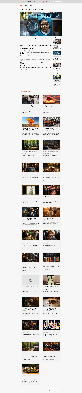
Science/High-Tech (40, 1)
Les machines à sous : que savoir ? (51, 196)
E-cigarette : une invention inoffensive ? (51, 263)
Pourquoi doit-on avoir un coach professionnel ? (30, 219)
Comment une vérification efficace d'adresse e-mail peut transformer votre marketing (57, 57)
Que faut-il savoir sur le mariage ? (51, 218)
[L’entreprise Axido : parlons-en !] (51, 324)
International (29, 1)
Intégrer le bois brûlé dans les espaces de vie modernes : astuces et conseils (51, 152)
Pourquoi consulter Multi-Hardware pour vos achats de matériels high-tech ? (30, 264)
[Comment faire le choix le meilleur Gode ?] (30, 280)
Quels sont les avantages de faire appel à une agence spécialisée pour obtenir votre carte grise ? (51, 353)
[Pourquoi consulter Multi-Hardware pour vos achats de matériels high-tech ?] (30, 257)
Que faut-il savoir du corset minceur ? (51, 286)
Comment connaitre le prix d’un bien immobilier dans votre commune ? (51, 309)
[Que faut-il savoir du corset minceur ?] (51, 280)
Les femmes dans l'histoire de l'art (30, 196)
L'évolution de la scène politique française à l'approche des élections (30, 174)
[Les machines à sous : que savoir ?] (51, 190)
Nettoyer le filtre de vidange (35, 39)
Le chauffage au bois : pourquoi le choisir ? (30, 331)
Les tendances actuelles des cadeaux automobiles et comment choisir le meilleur (56, 69)
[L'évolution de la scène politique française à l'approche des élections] (30, 167)
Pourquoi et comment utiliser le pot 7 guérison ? (30, 376)
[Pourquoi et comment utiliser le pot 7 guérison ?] (30, 369)
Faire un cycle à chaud (35, 40)
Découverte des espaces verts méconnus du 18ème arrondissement (30, 152)
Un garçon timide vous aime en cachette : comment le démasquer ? (30, 309)
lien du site (32, 51)
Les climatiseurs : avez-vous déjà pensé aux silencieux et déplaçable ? (30, 353)
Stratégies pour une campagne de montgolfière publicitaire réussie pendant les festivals (51, 106)
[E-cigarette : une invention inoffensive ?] (51, 257)
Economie (23, 1)
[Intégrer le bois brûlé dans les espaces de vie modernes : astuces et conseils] (51, 144)
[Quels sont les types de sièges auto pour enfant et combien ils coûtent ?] (51, 234)
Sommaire (35, 38)
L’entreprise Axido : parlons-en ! (51, 331)
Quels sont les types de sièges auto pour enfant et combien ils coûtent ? (51, 242)
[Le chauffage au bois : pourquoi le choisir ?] (30, 324)
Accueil (21, 5)
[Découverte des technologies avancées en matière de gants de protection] (57, 77)
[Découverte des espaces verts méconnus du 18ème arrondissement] (30, 144)
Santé (34, 1)
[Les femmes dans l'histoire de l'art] (30, 190)
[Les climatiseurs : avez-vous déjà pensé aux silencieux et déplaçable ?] (30, 346)
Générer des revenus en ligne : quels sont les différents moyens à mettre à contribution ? (51, 174)
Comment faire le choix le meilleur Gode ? (30, 286)
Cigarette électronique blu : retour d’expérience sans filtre (57, 45)
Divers (46, 1)
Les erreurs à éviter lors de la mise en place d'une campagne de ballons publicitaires (30, 129)
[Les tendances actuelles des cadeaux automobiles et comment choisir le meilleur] (57, 65)
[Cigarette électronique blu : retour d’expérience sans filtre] (57, 41)
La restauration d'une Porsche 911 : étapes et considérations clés (51, 129)
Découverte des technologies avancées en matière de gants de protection (57, 81)
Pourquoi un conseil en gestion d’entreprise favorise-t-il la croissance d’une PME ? (31, 242)
